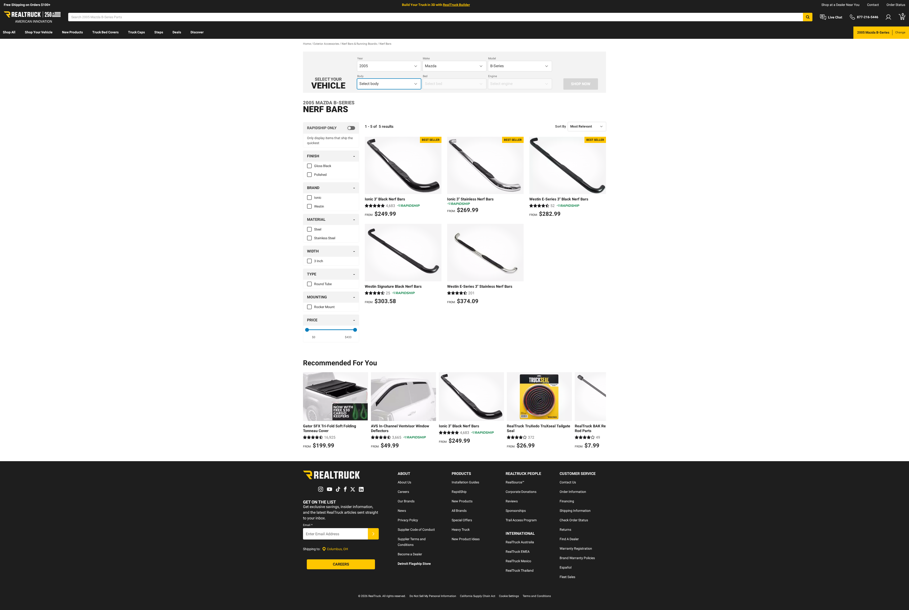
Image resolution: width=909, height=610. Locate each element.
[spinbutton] (313, 337)
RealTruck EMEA (518, 551)
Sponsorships (516, 511)
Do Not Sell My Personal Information (433, 596)
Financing (567, 501)
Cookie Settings (509, 596)
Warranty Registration (576, 548)
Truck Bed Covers (105, 32)
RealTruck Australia (520, 542)
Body (360, 76)
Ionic (317, 197)
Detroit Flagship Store (414, 564)
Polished (320, 175)
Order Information (573, 492)
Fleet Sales (567, 577)
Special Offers (462, 520)
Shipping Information (575, 511)
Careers (403, 492)
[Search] (807, 17)
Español (565, 567)
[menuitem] (9, 33)
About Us (404, 482)
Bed (425, 76)
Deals (177, 32)
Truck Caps (136, 32)
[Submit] (373, 533)
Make (426, 58)
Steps (158, 32)
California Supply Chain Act (477, 596)
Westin (319, 206)
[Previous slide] (307, 411)
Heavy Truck (461, 529)
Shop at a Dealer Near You (840, 5)
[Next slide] (601, 411)
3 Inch (318, 261)
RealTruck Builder (456, 5)
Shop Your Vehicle (39, 32)
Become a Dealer (410, 554)
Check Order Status (574, 520)
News (402, 511)
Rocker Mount (324, 307)
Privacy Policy (408, 520)
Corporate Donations (521, 492)
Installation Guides (465, 482)
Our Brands (406, 501)
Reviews (512, 501)
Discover (197, 32)
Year (360, 58)
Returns (565, 529)
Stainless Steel (324, 238)
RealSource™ (515, 482)
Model (492, 58)
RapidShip (459, 492)
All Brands (459, 511)
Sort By (560, 126)
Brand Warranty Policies (577, 558)
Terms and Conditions (537, 596)
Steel (317, 229)
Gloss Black (322, 166)
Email (307, 525)
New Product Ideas (466, 539)
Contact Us (568, 482)
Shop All (9, 32)
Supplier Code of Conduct (416, 529)
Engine (492, 76)
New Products (72, 32)
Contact (873, 5)
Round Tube (323, 284)
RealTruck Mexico (518, 561)
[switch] (331, 128)
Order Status (896, 5)
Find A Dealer (569, 539)
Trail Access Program (521, 520)
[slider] (307, 330)
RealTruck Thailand (520, 570)
